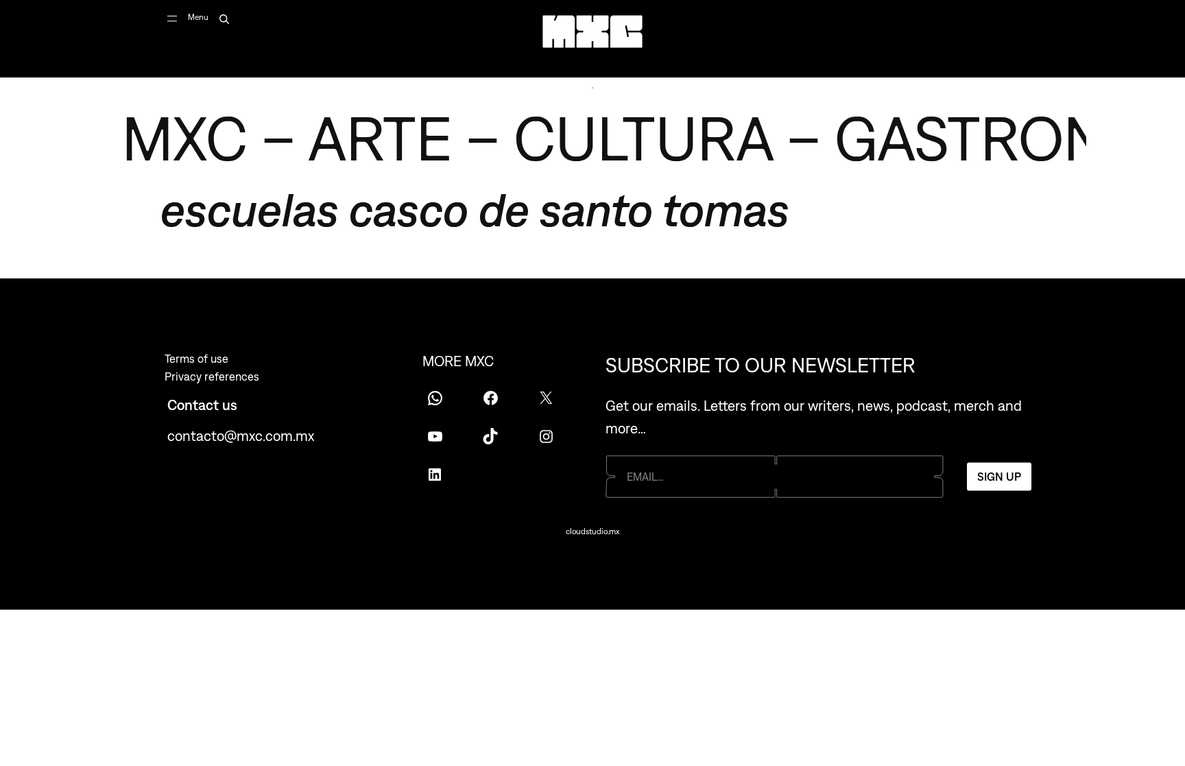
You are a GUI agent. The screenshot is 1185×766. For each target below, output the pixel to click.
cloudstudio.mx (592, 531)
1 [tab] (592, 88)
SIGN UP (999, 476)
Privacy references (212, 376)
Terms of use (196, 359)
